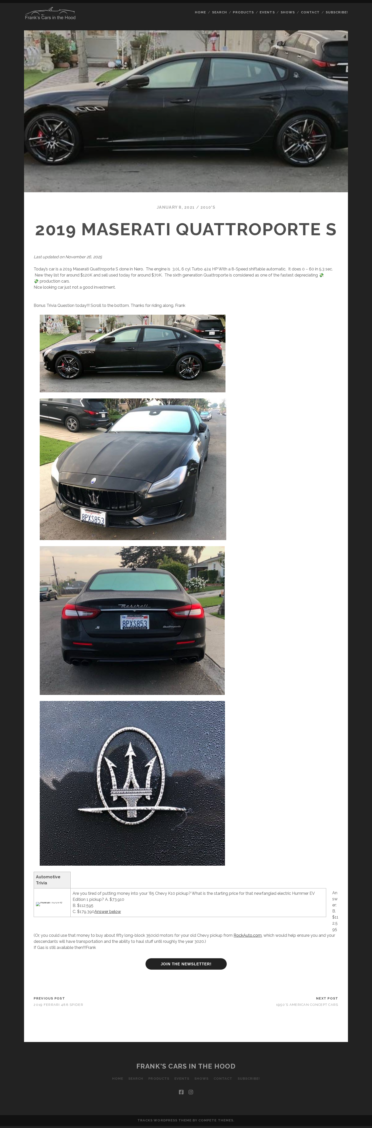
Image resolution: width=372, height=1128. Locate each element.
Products (243, 12)
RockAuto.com (248, 935)
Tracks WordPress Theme (164, 1120)
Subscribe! (337, 12)
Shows (288, 12)
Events (267, 12)
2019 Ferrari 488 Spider (58, 1005)
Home (200, 12)
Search (219, 12)
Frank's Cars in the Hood (186, 1066)
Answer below (107, 911)
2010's (207, 207)
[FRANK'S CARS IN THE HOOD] (50, 18)
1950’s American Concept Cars (307, 1005)
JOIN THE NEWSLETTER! (186, 964)
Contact (310, 12)
